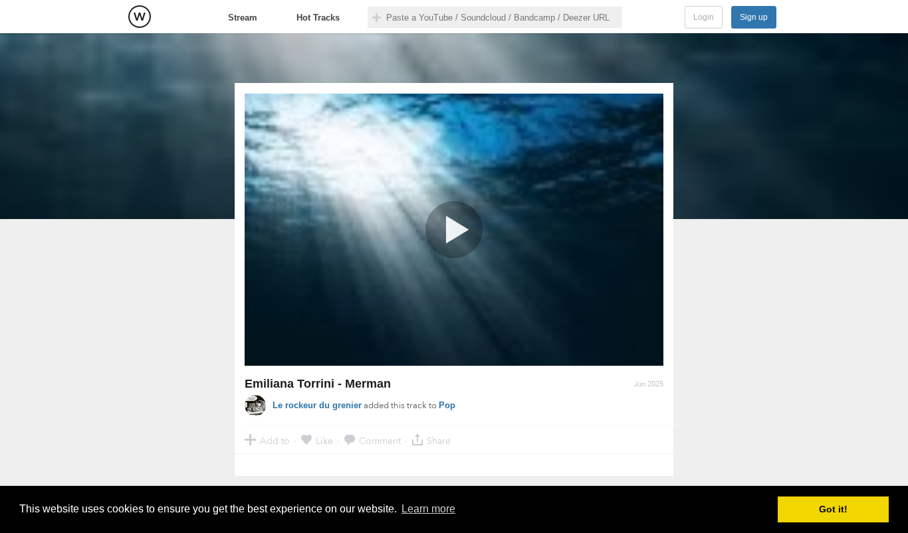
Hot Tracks (318, 18)
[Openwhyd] (139, 16)
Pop (447, 405)
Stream (242, 18)
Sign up (754, 17)
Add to (275, 440)
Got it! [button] (833, 509)
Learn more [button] (428, 508)
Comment (380, 440)
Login (703, 17)
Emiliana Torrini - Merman (318, 383)
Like (324, 440)
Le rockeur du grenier (317, 405)
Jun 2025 (648, 384)
